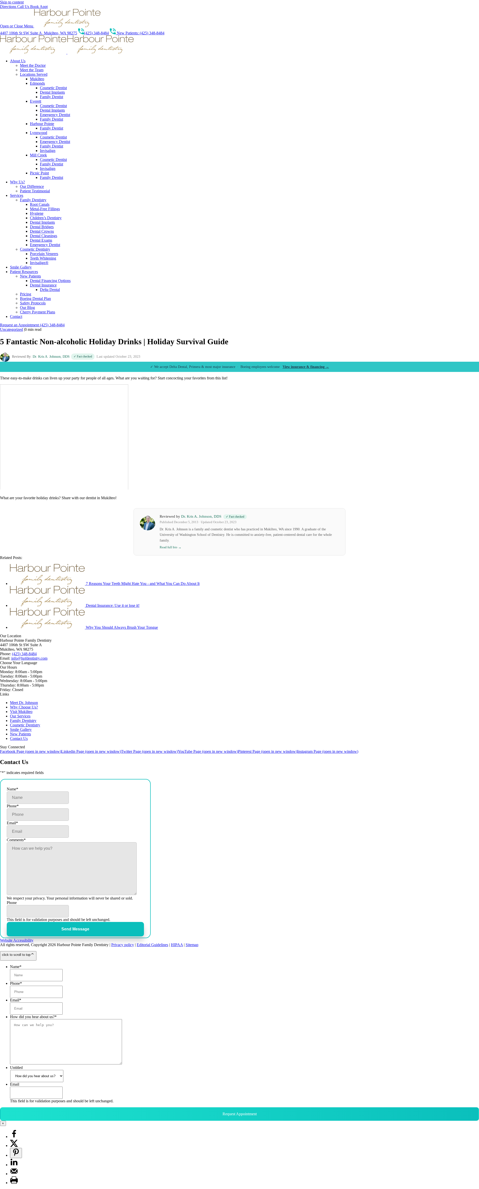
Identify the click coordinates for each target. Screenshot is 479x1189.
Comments (16, 840)
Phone (13, 806)
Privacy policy (122, 945)
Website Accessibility (16, 940)
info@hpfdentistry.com (29, 658)
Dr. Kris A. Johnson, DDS (51, 356)
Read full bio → (170, 547)
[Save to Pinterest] (16, 1153)
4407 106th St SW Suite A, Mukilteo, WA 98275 (38, 33)
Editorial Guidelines (152, 945)
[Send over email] (14, 1174)
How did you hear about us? (33, 1017)
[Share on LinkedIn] (14, 1165)
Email (12, 823)
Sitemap (192, 945)
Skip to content (12, 2)
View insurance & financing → (306, 367)
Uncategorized (11, 329)
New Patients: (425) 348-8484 (140, 33)
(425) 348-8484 (96, 33)
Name (12, 789)
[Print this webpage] (14, 1183)
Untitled (16, 1067)
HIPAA (177, 945)
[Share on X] (14, 1145)
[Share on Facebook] (14, 1136)
